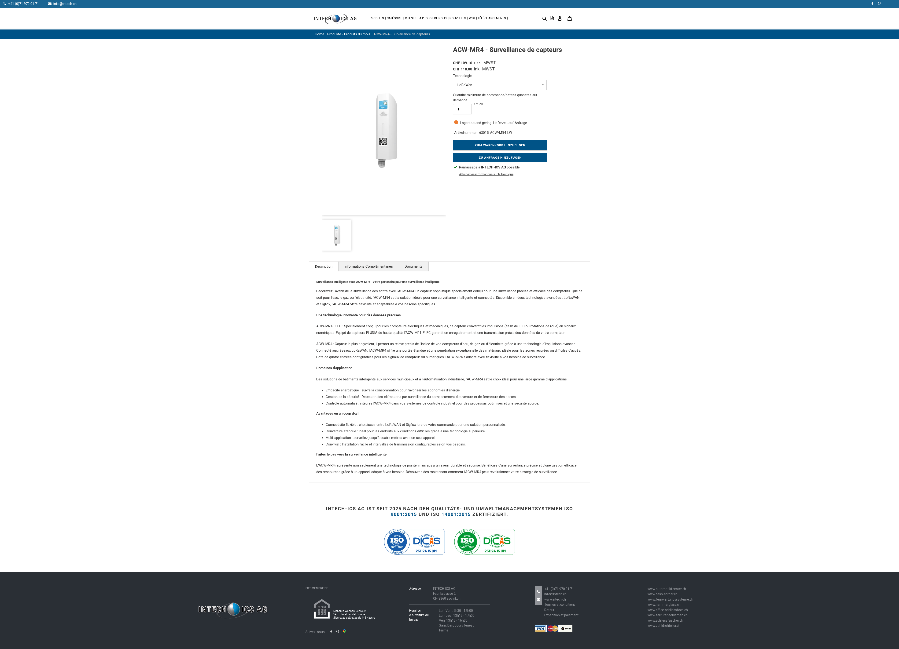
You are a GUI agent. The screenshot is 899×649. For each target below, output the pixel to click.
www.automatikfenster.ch (667, 589)
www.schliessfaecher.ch (665, 620)
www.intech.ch (555, 599)
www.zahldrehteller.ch (664, 625)
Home (319, 34)
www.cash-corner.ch (663, 594)
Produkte (334, 34)
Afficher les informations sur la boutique (486, 174)
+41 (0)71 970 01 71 (559, 589)
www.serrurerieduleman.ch (668, 615)
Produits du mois (357, 34)
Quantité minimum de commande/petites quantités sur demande (495, 97)
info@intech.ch (555, 594)
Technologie (462, 76)
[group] (384, 130)
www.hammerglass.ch (664, 604)
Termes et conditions (559, 604)
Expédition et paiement (561, 615)
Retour (549, 610)
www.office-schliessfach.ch (668, 610)
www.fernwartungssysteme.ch (670, 599)
